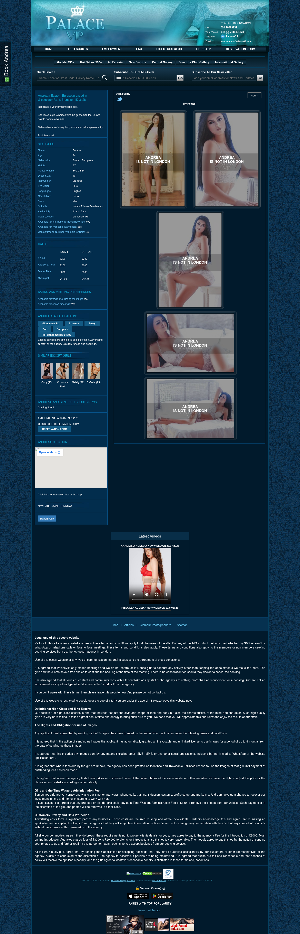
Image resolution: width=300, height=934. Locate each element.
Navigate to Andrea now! (55, 505)
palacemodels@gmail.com (236, 41)
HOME (49, 49)
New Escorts (137, 62)
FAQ (139, 49)
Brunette (74, 323)
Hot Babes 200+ (91, 62)
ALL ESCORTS (78, 49)
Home (142, 910)
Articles (129, 625)
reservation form (54, 429)
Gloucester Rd (50, 323)
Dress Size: (44, 175)
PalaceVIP (232, 36)
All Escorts (115, 62)
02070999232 (159, 880)
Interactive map (73, 494)
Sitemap (182, 625)
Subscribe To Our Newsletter (212, 72)
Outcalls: (43, 206)
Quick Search (46, 72)
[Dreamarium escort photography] (125, 924)
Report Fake (47, 518)
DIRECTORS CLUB (169, 49)
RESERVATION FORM (240, 49)
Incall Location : (46, 216)
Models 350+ (65, 62)
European (62, 329)
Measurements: (46, 170)
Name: (41, 150)
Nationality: (44, 160)
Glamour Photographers (155, 625)
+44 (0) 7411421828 (232, 31)
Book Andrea (5, 61)
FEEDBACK (204, 49)
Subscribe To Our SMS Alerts (134, 72)
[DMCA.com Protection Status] (152, 873)
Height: (42, 165)
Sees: (41, 201)
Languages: (44, 191)
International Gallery (229, 62)
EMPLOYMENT (112, 49)
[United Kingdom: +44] (118, 78)
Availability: (44, 211)
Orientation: (44, 196)
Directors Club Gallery (194, 62)
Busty (92, 323)
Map (115, 625)
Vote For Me (123, 93)
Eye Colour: (44, 185)
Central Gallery (162, 62)
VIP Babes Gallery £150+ (56, 335)
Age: (40, 155)
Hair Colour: (44, 180)
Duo (44, 329)
